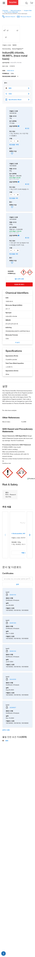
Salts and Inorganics (15, 10)
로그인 (27, 128)
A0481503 (13, 623)
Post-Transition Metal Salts (11, 12)
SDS (10, 88)
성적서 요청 (6, 730)
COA (10, 94)
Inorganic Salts (28, 10)
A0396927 (13, 707)
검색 (17, 584)
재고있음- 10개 (14, 144)
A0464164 (13, 595)
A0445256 (13, 679)
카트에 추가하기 (19, 284)
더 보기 (17, 342)
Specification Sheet (15, 99)
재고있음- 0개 (13, 198)
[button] (3, 953)
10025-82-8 (10, 70)
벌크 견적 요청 (19, 279)
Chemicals (5, 10)
